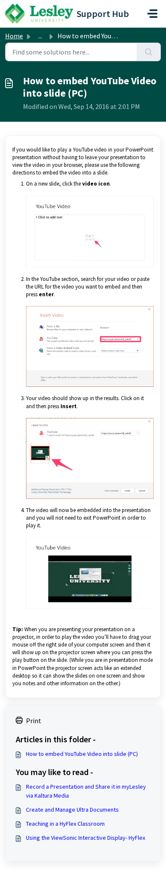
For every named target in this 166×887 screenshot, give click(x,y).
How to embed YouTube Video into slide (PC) (82, 754)
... (40, 35)
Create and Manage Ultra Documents (72, 809)
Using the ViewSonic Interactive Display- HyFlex (85, 837)
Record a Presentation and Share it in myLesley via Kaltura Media (86, 791)
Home (14, 35)
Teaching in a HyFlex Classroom (65, 823)
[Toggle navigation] (152, 13)
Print (33, 720)
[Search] (149, 52)
